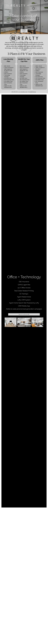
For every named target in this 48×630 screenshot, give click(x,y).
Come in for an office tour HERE (24, 314)
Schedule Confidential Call (24, 31)
